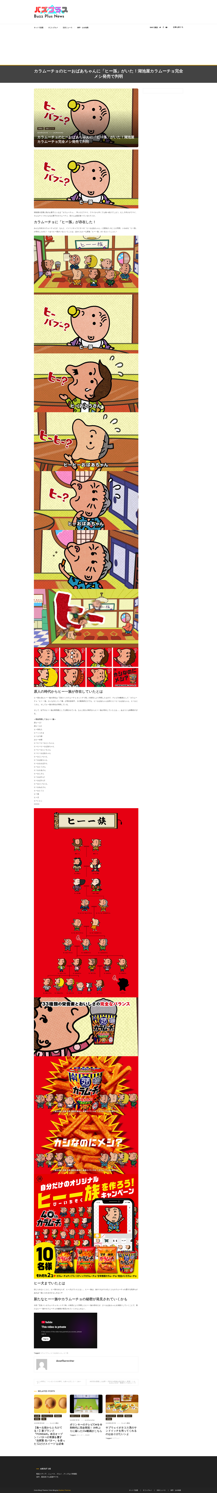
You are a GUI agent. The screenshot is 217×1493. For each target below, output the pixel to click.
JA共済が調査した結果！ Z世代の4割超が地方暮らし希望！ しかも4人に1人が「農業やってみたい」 (112, 1382)
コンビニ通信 (54, 1423)
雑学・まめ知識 (82, 27)
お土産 (37, 1416)
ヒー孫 (66, 1353)
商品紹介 (58, 1416)
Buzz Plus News (49, 16)
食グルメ (85, 1416)
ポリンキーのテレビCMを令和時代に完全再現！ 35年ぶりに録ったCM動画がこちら (86, 1428)
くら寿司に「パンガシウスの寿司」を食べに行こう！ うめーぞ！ (59, 1382)
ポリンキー (80, 1435)
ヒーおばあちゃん (56, 1353)
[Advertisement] (108, 48)
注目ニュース (67, 27)
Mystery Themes (65, 1490)
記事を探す (177, 27)
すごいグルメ (53, 27)
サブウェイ (116, 1438)
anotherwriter (58, 133)
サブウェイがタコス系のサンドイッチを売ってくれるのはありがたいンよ (121, 1431)
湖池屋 (87, 1435)
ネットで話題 (38, 27)
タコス (120, 1416)
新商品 (40, 128)
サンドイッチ (111, 1416)
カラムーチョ (44, 1353)
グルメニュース (47, 1416)
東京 (43, 1419)
